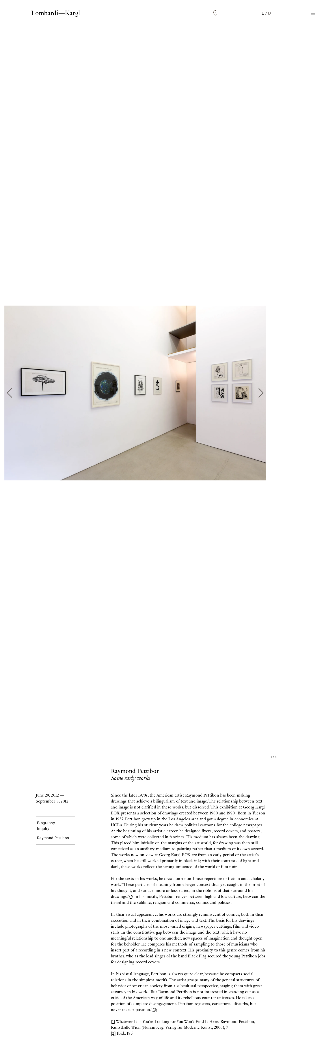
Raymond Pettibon (53, 837)
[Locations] (215, 13)
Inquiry (43, 828)
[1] (113, 1021)
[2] (113, 1033)
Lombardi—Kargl (55, 13)
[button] (10, 393)
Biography (46, 822)
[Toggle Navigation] (313, 13)
